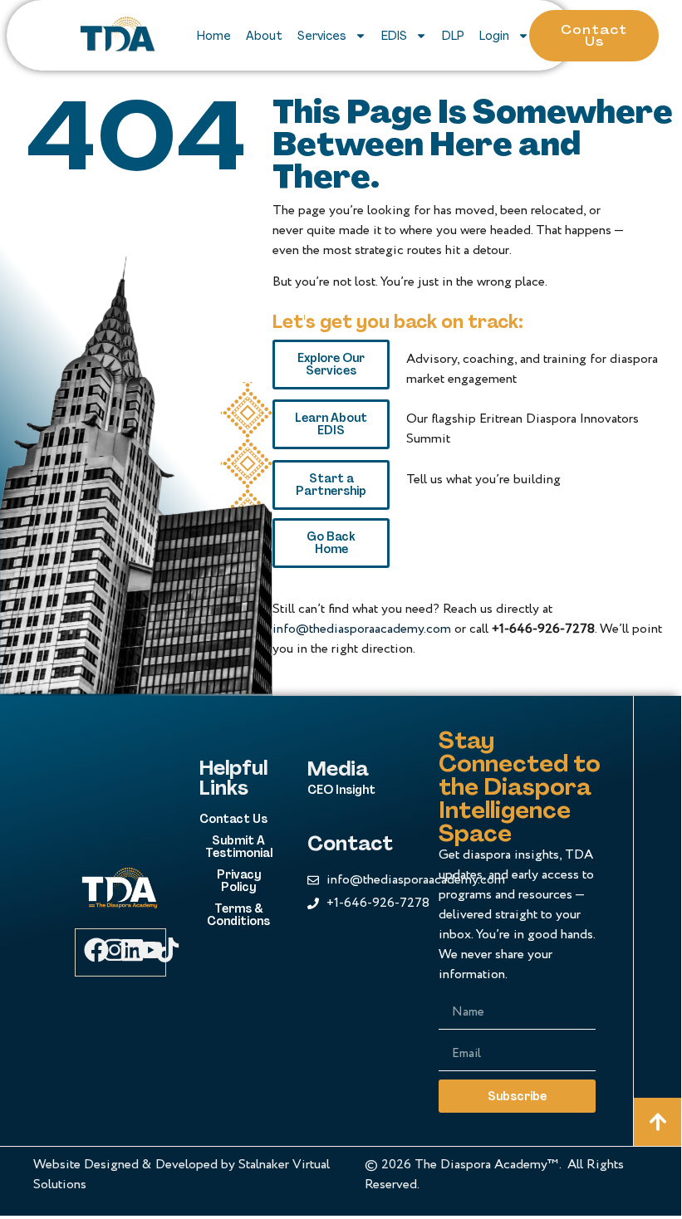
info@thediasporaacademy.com (361, 629)
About (264, 35)
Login (494, 35)
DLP (453, 35)
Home (214, 35)
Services (321, 35)
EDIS (394, 35)
